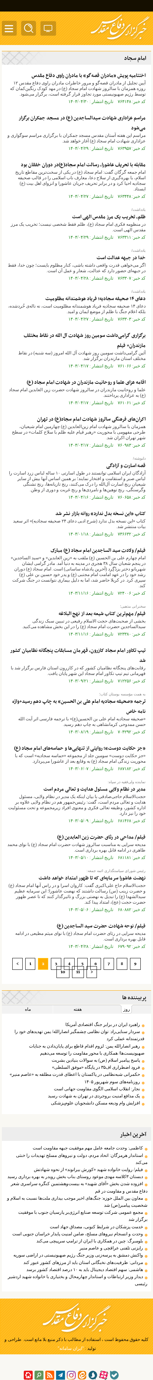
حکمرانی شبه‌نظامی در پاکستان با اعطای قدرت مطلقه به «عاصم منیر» (75, 1074)
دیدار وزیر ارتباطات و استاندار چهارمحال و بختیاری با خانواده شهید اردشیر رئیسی (77, 1280)
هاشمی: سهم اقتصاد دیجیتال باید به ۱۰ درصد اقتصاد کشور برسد (84, 1269)
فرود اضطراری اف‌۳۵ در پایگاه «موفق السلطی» (96, 1067)
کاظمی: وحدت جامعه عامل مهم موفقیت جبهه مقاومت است (88, 1148)
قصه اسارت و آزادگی (125, 465)
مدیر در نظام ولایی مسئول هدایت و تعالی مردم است (94, 789)
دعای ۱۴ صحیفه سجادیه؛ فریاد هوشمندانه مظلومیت (95, 299)
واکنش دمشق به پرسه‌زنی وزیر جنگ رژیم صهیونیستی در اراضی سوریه (78, 1255)
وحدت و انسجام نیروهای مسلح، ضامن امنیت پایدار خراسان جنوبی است (77, 1233)
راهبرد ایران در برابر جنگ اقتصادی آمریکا (102, 1024)
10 (63, 972)
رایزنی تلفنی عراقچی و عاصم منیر (111, 1248)
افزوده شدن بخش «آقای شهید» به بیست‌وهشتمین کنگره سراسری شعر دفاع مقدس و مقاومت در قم (79, 1187)
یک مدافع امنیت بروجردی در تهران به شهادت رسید (94, 1095)
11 (78, 972)
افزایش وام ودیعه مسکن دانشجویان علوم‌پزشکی (95, 1103)
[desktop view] (48, 30)
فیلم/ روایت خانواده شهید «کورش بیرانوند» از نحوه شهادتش (88, 1169)
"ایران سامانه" (71, 1348)
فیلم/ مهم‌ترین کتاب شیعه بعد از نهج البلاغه (102, 613)
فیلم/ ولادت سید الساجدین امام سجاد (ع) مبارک (98, 550)
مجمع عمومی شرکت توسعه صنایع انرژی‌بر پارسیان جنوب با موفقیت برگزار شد (82, 1216)
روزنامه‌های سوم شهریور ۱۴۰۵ (112, 1081)
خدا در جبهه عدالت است (121, 258)
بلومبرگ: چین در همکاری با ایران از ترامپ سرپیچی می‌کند (89, 1241)
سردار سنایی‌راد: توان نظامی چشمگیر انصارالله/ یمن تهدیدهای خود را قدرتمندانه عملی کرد (79, 1035)
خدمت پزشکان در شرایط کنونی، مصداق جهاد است (96, 1226)
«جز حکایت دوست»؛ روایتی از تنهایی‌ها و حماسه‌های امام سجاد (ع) (80, 748)
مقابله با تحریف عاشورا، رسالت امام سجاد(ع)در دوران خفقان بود (83, 165)
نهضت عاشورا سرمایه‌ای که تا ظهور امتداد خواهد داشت (92, 878)
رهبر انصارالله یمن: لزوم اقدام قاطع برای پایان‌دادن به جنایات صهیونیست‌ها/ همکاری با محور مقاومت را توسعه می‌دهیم (86, 1049)
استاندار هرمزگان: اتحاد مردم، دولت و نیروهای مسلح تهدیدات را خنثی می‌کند (81, 1159)
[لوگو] (120, 40)
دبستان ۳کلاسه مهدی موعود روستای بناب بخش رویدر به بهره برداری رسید (75, 1176)
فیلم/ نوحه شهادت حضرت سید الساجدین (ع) (101, 926)
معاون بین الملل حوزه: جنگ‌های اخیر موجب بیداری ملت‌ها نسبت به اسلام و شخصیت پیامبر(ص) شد (77, 1202)
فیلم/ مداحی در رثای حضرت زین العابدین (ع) (101, 837)
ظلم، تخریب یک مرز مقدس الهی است (109, 217)
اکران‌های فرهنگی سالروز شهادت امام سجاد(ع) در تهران (91, 419)
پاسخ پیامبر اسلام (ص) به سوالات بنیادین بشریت (96, 1060)
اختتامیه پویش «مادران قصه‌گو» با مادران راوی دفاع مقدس (89, 75)
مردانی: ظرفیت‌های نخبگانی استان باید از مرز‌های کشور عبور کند (83, 1262)
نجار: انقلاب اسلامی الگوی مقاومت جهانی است (97, 1088)
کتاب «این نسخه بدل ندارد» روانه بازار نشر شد (100, 513)
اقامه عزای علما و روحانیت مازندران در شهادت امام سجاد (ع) (86, 382)
